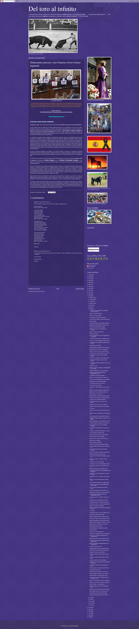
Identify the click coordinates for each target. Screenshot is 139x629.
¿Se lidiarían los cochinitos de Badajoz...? (97, 375)
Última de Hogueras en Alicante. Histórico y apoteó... (99, 395)
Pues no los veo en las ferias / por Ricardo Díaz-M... (99, 397)
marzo (91, 601)
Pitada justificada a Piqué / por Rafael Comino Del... (99, 548)
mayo (91, 597)
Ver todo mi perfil (90, 268)
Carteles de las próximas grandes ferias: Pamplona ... (99, 589)
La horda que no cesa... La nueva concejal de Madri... (99, 503)
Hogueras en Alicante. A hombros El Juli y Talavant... (99, 406)
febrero (91, 603)
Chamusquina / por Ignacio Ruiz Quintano (97, 317)
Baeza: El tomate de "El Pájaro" (95, 442)
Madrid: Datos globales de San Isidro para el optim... (99, 520)
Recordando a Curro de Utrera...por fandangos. (98, 349)
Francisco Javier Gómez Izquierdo (42, 121)
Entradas (91, 248)
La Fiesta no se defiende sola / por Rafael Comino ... (99, 357)
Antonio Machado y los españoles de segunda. (98, 527)
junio (91, 308)
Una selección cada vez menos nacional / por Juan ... (99, 518)
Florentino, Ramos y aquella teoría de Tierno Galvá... (99, 347)
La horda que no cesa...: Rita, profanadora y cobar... (99, 463)
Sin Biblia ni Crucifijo (93, 365)
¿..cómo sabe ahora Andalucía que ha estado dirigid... (99, 379)
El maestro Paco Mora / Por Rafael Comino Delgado (99, 452)
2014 (90, 607)
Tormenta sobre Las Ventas (94, 569)
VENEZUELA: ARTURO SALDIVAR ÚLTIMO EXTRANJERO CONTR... (98, 495)
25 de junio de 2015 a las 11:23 (44, 251)
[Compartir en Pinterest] (55, 192)
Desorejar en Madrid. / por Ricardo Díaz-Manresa (99, 502)
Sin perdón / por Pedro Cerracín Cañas (97, 552)
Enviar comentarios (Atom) (39, 291)
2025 (90, 276)
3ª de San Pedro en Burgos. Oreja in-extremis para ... (99, 319)
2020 (90, 286)
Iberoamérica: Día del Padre (94, 440)
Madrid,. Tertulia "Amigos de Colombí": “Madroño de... (99, 580)
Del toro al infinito (52, 8)
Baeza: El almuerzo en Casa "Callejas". (97, 436)
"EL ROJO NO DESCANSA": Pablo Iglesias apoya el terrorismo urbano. (56, 112)
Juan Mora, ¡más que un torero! (95, 546)
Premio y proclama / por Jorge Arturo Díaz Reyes (99, 567)
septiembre (92, 303)
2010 (90, 615)
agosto (91, 305)
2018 (90, 290)
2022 (90, 282)
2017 (90, 292)
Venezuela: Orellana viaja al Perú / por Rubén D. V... (99, 594)
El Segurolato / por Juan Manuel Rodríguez (97, 381)
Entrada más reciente (34, 288)
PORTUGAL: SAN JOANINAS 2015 (96, 531)
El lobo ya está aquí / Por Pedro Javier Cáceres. (98, 434)
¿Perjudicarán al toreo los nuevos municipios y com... (99, 512)
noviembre (92, 299)
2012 (90, 611)
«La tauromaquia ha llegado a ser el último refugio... (99, 482)
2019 (90, 288)
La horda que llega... (93, 529)
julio (90, 307)
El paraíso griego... (93, 321)
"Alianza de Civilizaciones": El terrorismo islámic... (99, 370)
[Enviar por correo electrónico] (48, 192)
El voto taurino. (92, 510)
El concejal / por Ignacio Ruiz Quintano (96, 514)
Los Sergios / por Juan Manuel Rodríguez (97, 399)
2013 (90, 609)
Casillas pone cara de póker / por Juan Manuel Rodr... (99, 492)
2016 (90, 294)
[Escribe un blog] (50, 192)
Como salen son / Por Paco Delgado (96, 461)
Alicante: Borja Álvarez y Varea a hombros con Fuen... (100, 421)
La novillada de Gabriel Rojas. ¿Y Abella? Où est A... (99, 338)
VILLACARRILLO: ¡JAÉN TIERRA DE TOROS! (98, 500)
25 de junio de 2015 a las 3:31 (44, 201)
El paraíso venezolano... (94, 333)
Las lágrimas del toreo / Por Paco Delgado (97, 560)
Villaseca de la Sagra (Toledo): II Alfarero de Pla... (99, 468)
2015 (90, 295)
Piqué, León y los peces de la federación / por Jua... (99, 538)
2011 (90, 613)
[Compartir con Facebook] (53, 192)
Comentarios (91, 250)
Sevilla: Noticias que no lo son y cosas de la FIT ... (99, 591)
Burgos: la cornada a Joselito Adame (96, 331)
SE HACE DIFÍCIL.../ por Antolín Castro (97, 584)
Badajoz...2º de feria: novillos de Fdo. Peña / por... (99, 377)
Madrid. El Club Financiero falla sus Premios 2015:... (99, 390)
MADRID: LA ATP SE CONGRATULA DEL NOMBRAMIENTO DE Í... (97, 373)
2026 (90, 274)
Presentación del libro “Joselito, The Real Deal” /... (99, 571)
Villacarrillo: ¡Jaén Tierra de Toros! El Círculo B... (98, 438)
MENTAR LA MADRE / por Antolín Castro (97, 454)
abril (90, 599)
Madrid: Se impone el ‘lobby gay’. (95, 313)
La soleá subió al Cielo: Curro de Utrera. (97, 383)
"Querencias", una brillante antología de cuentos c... (99, 444)
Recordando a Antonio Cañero (95, 345)
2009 (90, 616)
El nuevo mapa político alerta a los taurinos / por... (99, 490)
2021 (90, 284)
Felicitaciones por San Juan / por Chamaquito (98, 404)
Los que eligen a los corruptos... (95, 385)
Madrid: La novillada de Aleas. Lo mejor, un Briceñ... (99, 516)
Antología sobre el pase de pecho (95, 526)
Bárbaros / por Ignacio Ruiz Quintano (96, 505)
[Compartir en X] (52, 192)
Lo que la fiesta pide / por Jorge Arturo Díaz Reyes (99, 416)
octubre (91, 301)
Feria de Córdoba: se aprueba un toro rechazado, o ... (100, 573)
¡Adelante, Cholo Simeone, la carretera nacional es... (99, 582)
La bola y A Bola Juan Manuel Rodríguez (97, 326)
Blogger (76, 625)
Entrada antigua (80, 288)
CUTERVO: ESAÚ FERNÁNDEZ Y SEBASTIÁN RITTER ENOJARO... (98, 311)
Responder (36, 246)
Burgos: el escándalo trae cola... (95, 315)
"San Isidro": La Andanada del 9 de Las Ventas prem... (99, 533)
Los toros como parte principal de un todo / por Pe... (99, 340)
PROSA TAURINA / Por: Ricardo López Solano (98, 575)
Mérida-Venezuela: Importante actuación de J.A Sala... (99, 522)
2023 (90, 280)
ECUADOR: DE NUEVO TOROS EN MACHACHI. (99, 550)
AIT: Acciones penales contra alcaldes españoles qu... (99, 323)
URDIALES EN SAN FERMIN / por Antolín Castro (99, 325)
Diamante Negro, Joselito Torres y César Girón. (98, 524)
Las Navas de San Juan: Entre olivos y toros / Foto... (99, 353)
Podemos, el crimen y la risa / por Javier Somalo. (99, 351)
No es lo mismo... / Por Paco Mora (96, 393)
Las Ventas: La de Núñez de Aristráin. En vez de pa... (99, 430)
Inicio (57, 288)
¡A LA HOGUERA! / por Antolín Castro (96, 432)
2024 (90, 278)
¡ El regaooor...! (92, 408)
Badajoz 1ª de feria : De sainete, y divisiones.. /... (98, 391)
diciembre (92, 297)
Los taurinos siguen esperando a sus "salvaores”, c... (99, 422)
